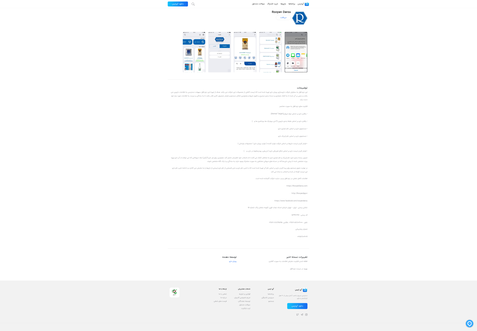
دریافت (283, 17)
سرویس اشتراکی (267, 297)
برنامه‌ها (291, 3)
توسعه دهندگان (244, 301)
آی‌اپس (301, 3)
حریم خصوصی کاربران (242, 297)
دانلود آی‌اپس (178, 4)
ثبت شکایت (245, 308)
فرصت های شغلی (220, 301)
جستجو (271, 301)
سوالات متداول (258, 3)
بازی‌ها (283, 3)
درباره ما (223, 297)
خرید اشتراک (272, 3)
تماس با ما (223, 294)
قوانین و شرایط (244, 294)
